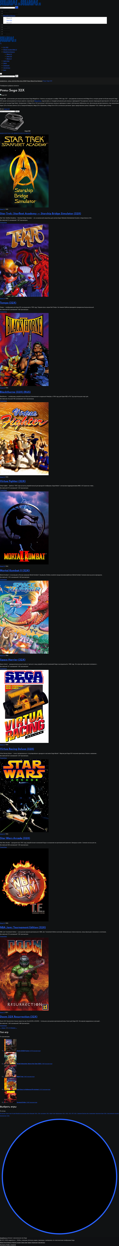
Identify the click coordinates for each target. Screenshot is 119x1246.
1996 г (66, 1113)
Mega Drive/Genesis (6, 1242)
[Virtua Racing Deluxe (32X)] (24, 742)
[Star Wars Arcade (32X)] (24, 832)
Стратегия (79, 1113)
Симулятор (98, 1113)
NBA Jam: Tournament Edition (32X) (23, 927)
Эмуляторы (6, 31)
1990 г (105, 1113)
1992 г (63, 1113)
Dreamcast (6, 29)
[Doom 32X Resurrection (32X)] (24, 1010)
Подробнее (3, 222)
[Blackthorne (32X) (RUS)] (24, 385)
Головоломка (92, 1113)
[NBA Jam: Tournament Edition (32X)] (24, 921)
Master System (16, 1242)
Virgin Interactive (111, 1113)
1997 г (75, 1113)
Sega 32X (9, 20)
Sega (10, 1113)
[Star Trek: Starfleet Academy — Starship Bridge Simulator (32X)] (24, 207)
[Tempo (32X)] (24, 296)
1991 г (70, 1113)
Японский (32, 1113)
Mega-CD (9, 18)
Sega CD (2, 209)
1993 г (36, 1113)
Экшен (7, 1113)
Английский (3, 1113)
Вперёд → (14, 1028)
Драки (50, 1113)
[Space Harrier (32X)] (24, 653)
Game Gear (6, 25)
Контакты (3, 1245)
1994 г (39, 1113)
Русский (14, 1113)
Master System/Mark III (10, 13)
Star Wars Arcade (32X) (15, 838)
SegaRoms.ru (4, 1238)
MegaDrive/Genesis (9, 16)
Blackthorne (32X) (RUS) (15, 392)
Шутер (28, 1113)
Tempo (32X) (8, 303)
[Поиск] (1, 44)
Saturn (5, 27)
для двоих (43, 1113)
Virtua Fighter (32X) (13, 481)
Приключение (59, 1113)
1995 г (47, 1113)
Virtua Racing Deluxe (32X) (17, 749)
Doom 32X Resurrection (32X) (18, 1017)
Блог (4, 34)
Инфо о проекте (11, 1245)
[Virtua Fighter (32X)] (24, 475)
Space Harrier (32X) (12, 660)
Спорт (54, 1113)
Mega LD (9, 22)
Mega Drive (38, 101)
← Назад (2, 1028)
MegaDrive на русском (21, 1113)
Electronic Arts (85, 1113)
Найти (17, 111)
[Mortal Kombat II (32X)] (24, 564)
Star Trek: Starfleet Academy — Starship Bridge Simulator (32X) (40, 213)
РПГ (73, 1113)
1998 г (8, 1115)
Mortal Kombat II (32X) (15, 570)
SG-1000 (6, 11)
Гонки (102, 1113)
